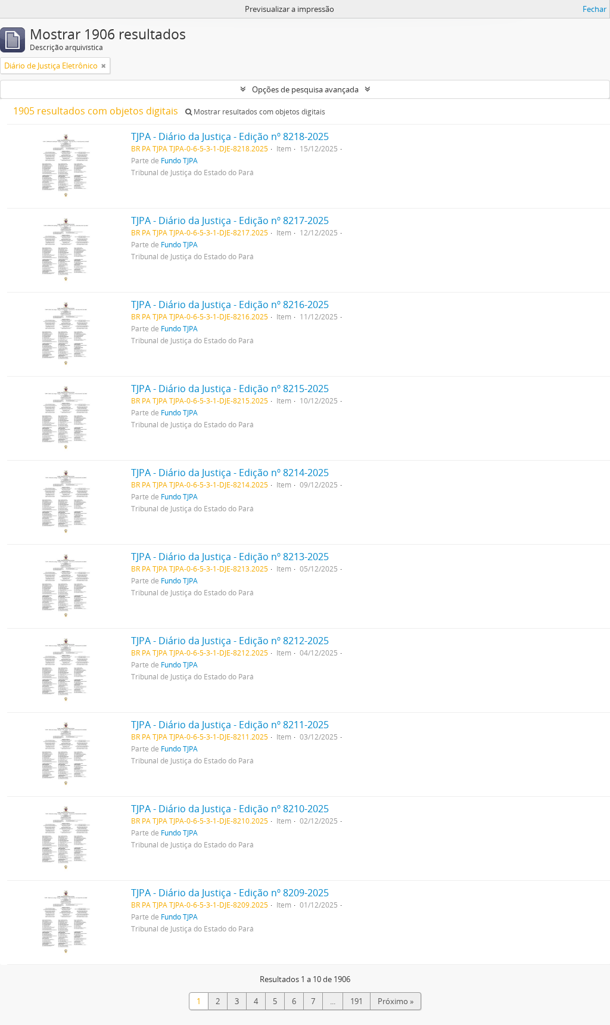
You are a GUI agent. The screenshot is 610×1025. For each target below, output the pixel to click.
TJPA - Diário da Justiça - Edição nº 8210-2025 (230, 808)
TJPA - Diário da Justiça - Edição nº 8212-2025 (230, 640)
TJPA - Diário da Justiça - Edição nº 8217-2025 (230, 220)
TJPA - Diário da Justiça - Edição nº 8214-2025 (230, 472)
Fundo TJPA (179, 160)
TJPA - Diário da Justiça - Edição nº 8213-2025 (230, 556)
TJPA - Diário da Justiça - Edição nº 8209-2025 (230, 892)
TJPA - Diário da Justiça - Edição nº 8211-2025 (230, 724)
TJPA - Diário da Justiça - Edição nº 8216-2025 (230, 304)
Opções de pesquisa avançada (305, 89)
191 (356, 1001)
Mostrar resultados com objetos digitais (258, 112)
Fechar (594, 9)
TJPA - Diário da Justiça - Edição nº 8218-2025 (230, 136)
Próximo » (395, 1001)
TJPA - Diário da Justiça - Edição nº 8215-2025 (230, 388)
